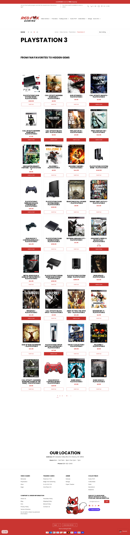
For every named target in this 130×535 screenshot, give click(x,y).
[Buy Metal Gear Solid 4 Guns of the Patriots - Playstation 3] (31, 263)
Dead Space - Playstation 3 (99, 276)
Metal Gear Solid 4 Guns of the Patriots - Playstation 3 (31, 277)
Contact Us (46, 507)
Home (56, 32)
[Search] (88, 6)
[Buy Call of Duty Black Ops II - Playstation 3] (53, 299)
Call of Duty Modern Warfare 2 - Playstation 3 (54, 97)
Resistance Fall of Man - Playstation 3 (76, 202)
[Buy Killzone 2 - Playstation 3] (99, 333)
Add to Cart (98, 104)
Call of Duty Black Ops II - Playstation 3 (54, 311)
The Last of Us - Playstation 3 (76, 131)
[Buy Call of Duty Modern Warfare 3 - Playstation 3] (31, 119)
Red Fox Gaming (63, 528)
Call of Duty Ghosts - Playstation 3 (99, 96)
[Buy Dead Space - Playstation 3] (99, 263)
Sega (22, 487)
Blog (22, 501)
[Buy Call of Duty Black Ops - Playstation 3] (53, 119)
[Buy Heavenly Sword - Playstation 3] (76, 154)
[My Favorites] (101, 6)
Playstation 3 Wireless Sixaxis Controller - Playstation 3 (31, 204)
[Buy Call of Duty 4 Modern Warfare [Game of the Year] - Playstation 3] (31, 368)
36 (34, 32)
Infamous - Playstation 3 (31, 311)
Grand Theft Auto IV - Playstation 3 (99, 202)
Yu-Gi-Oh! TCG (47, 484)
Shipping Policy (47, 501)
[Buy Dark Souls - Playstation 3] (76, 368)
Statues (68, 479)
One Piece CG (47, 487)
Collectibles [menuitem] (81, 19)
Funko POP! (91, 479)
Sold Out (31, 104)
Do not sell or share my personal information (30, 513)
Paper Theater (70, 484)
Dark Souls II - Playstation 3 (99, 381)
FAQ (22, 504)
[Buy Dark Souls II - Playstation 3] (99, 368)
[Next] (71, 396)
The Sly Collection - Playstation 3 (76, 345)
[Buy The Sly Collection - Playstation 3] (76, 333)
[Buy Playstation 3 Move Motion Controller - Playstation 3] (53, 333)
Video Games (64, 32)
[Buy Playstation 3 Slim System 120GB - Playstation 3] (53, 189)
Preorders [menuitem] (55, 19)
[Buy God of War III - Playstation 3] (76, 83)
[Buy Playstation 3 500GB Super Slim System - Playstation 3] (53, 263)
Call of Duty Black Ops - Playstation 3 (53, 131)
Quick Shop (99, 249)
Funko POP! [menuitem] (73, 19)
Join (107, 501)
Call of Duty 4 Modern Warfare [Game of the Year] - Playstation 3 (31, 381)
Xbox (22, 484)
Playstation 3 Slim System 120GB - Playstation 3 (54, 203)
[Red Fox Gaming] (30, 19)
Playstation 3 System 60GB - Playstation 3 (76, 276)
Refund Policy (47, 504)
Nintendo (23, 479)
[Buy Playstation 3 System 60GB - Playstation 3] (76, 263)
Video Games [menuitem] (45, 19)
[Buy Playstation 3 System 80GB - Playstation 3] (99, 154)
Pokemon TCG (47, 479)
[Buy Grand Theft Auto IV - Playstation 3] (99, 189)
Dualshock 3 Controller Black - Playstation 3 (31, 240)
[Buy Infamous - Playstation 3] (31, 299)
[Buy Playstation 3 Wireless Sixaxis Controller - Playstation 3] (31, 189)
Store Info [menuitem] (96, 19)
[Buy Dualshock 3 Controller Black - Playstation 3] (31, 226)
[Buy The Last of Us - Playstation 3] (76, 119)
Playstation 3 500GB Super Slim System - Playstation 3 (53, 277)
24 (31, 32)
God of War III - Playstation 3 (76, 96)
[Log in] (98, 6)
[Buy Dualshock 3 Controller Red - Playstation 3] (53, 368)
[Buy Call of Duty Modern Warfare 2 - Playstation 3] (53, 83)
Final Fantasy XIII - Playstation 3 (99, 131)
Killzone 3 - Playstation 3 (54, 167)
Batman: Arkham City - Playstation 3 (76, 239)
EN (104, 6)
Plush (89, 484)
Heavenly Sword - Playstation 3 (76, 167)
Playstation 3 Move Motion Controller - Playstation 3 (54, 346)
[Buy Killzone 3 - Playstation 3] (53, 154)
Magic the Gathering (49, 482)
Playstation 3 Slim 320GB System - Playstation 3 (54, 240)
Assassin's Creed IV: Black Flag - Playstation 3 (99, 240)
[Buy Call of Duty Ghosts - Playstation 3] (99, 83)
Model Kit (91, 490)
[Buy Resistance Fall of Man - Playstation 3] (76, 189)
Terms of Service (25, 509)
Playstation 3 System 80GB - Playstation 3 (99, 167)
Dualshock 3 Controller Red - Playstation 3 (53, 381)
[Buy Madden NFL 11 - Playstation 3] (99, 299)
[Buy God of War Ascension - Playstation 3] (31, 333)
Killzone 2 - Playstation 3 (99, 345)
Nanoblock (91, 487)
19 (66, 396)
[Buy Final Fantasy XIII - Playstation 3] (99, 119)
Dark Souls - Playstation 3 (76, 381)
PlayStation (72, 32)
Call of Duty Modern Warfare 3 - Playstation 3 (31, 132)
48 (37, 32)
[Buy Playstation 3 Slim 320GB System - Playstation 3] (53, 226)
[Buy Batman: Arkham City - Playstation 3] (76, 226)
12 (28, 32)
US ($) (107, 6)
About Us (23, 498)
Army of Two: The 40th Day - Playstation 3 (76, 311)
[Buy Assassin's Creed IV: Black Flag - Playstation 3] (99, 226)
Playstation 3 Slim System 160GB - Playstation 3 (31, 97)
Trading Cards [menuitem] (63, 19)
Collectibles (91, 482)
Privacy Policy (25, 507)
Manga (68, 482)
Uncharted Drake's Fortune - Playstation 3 (31, 167)
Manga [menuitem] (90, 19)
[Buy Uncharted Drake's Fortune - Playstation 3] (31, 154)
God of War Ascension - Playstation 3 (31, 345)
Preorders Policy (48, 498)
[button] (89, 505)
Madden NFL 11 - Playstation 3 (99, 311)
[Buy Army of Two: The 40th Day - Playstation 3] (76, 299)
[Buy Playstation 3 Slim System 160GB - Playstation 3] (31, 83)
